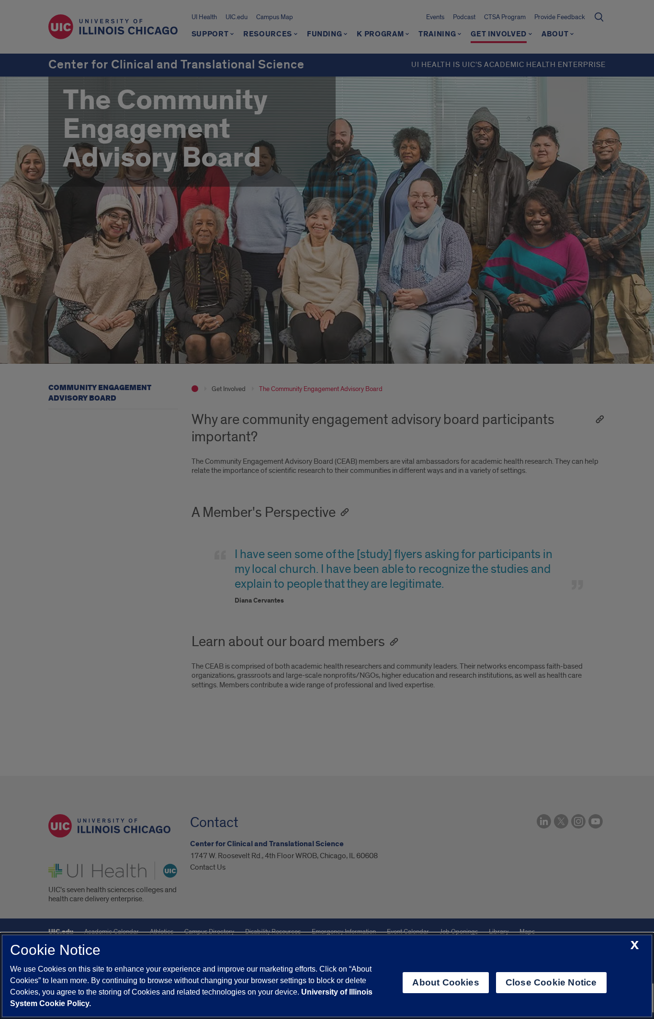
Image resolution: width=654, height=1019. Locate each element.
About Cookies (445, 982)
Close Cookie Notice (551, 982)
